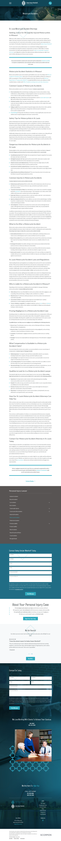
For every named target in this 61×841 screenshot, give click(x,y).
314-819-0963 (30, 793)
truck (41, 303)
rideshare (49, 303)
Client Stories (43, 810)
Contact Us (42, 812)
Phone (11, 563)
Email (11, 567)
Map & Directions (18, 824)
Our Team (43, 803)
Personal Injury (42, 807)
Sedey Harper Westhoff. (46, 44)
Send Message (30, 594)
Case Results (43, 814)
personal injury (20, 460)
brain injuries (18, 191)
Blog (43, 808)
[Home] (30, 3)
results (35, 50)
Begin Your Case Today (30, 618)
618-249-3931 (32, 725)
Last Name (12, 558)
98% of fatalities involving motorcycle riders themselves (35, 82)
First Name (12, 554)
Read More (30, 658)
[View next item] (32, 654)
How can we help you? (14, 576)
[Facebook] (43, 820)
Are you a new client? (14, 571)
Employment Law (43, 805)
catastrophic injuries (44, 97)
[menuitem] (30, 496)
